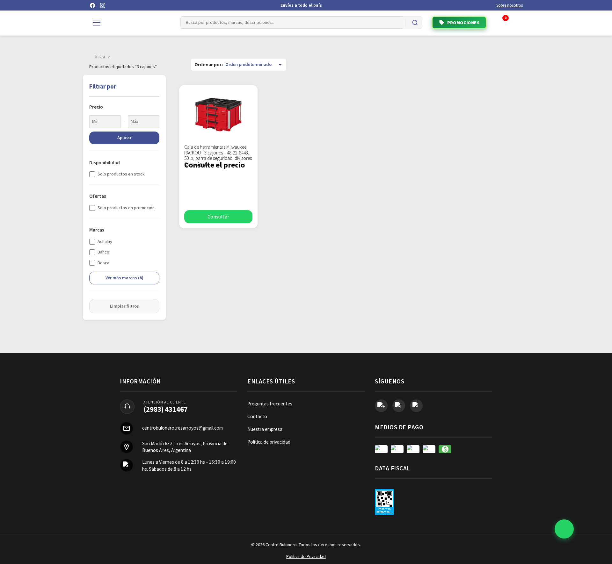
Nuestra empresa (264, 429)
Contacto (257, 416)
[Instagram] (102, 5)
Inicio (100, 56)
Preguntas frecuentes (269, 404)
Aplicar (124, 137)
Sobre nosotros (509, 5)
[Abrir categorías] (96, 22)
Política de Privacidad (306, 556)
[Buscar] (415, 22)
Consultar (218, 216)
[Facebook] (92, 5)
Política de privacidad (268, 442)
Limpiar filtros (124, 306)
